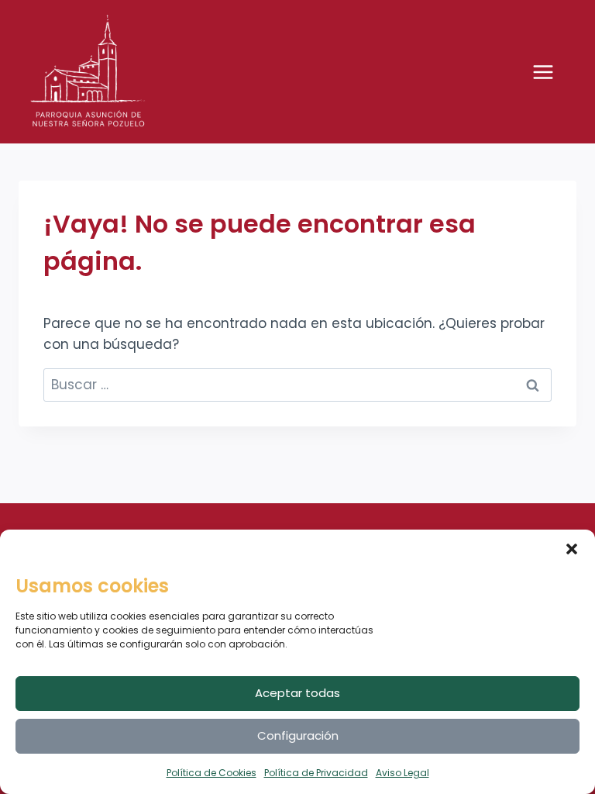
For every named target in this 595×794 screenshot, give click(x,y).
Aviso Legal (402, 772)
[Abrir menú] (550, 72)
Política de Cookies (211, 772)
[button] (572, 549)
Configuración (298, 735)
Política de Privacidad (316, 772)
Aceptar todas (297, 693)
